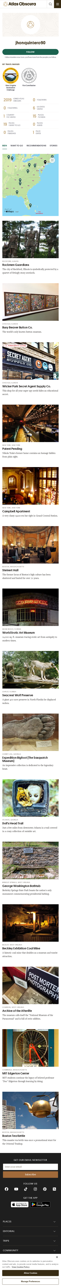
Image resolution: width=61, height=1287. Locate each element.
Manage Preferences (30, 1281)
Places (7, 1221)
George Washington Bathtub (21, 886)
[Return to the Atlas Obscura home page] (20, 4)
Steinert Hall (10, 570)
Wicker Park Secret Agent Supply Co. (26, 386)
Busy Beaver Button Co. (17, 327)
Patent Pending (12, 448)
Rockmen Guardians (15, 264)
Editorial (9, 1231)
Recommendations (36, 146)
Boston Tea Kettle (13, 1135)
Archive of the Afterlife (17, 1010)
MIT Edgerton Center (15, 1073)
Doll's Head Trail (12, 823)
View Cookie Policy (20, 1267)
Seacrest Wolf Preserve (17, 695)
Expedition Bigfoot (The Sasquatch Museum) (25, 759)
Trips (6, 1241)
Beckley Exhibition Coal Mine (21, 948)
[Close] (57, 1257)
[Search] (50, 4)
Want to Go (17, 146)
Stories (53, 146)
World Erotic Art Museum (18, 632)
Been (4, 146)
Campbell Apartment (16, 511)
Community (11, 1250)
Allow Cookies (30, 1273)
